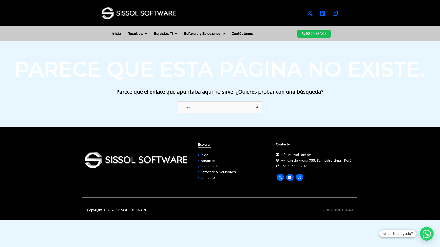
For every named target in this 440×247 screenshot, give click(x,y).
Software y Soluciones (202, 34)
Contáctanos (242, 34)
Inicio (116, 34)
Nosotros (135, 34)
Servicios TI (163, 34)
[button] (137, 34)
